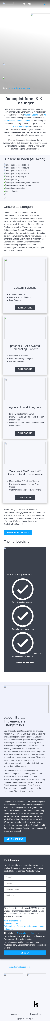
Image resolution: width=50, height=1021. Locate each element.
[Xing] (29, 1004)
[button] (44, 4)
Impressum (14, 1014)
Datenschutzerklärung (26, 933)
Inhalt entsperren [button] (11, 924)
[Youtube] (14, 1004)
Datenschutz (35, 1014)
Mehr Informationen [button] (12, 921)
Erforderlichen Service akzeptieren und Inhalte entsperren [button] (24, 927)
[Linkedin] (21, 1004)
